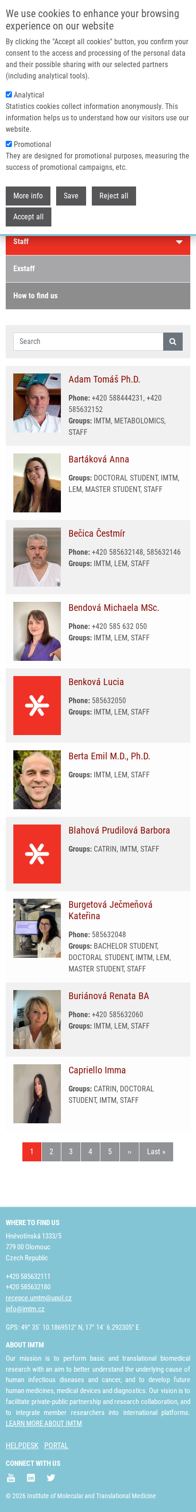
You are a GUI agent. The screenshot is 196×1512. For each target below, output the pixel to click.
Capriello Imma (97, 1070)
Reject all (113, 195)
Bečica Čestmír (97, 533)
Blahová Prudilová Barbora (119, 830)
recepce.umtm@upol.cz (39, 1298)
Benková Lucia (96, 681)
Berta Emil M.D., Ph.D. (109, 756)
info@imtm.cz (25, 1309)
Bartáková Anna (99, 459)
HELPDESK (22, 1445)
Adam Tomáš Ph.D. (104, 379)
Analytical (29, 94)
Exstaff (24, 268)
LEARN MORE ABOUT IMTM (44, 1423)
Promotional (32, 144)
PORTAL (56, 1445)
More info (28, 195)
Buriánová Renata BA (109, 995)
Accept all (28, 216)
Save (71, 195)
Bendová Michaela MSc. (114, 607)
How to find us (35, 295)
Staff (21, 241)
